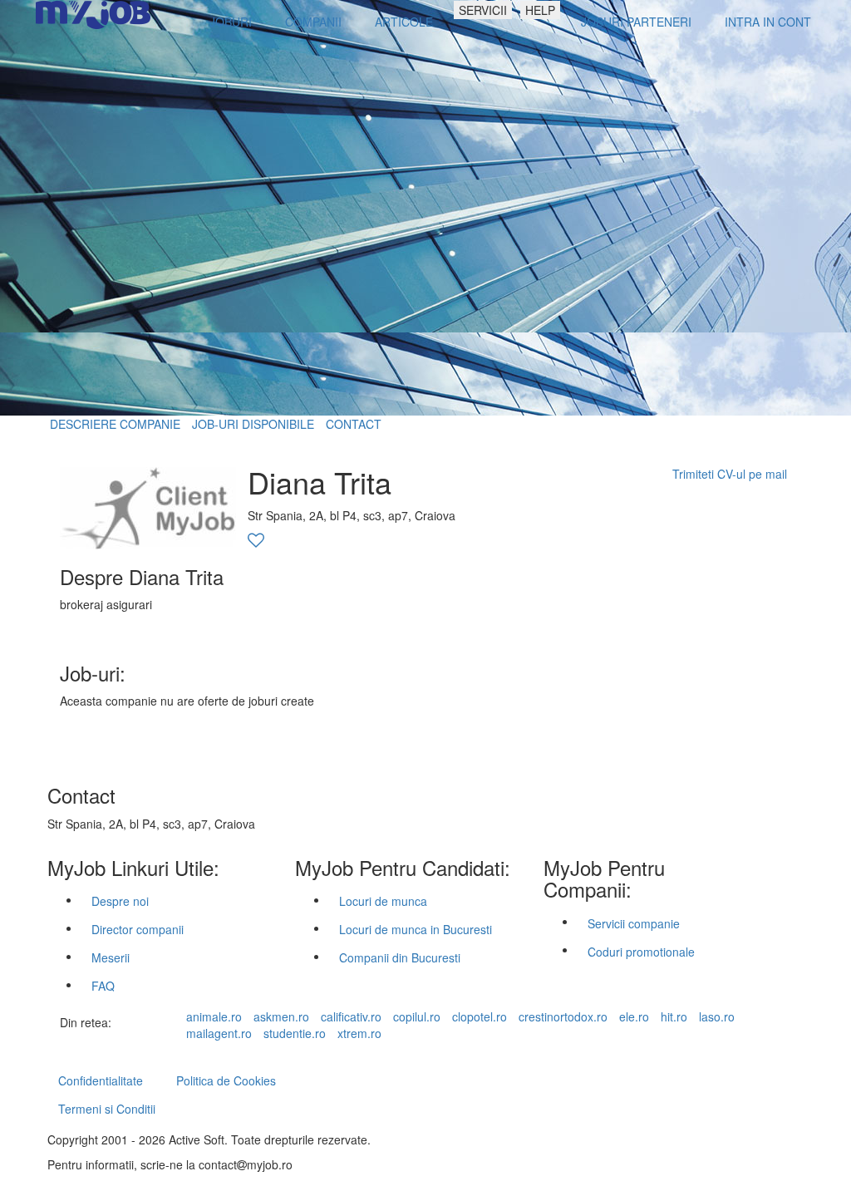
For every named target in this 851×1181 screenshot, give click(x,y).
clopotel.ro (479, 1016)
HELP (540, 10)
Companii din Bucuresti (399, 957)
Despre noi (120, 901)
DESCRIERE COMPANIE (115, 424)
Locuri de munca (383, 901)
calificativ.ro (351, 1016)
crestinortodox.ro (563, 1016)
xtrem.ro (359, 1033)
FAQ (103, 985)
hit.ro (674, 1016)
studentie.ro (294, 1033)
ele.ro (634, 1016)
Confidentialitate (100, 1080)
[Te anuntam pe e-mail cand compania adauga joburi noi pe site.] (256, 541)
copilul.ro (416, 1016)
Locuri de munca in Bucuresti (415, 929)
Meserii (110, 957)
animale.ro (214, 1016)
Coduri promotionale (641, 951)
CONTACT (353, 424)
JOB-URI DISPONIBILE (253, 424)
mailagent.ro (219, 1033)
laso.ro (717, 1016)
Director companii (137, 929)
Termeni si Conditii (106, 1108)
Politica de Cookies (226, 1080)
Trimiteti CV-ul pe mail (729, 473)
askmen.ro (281, 1016)
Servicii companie (634, 923)
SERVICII (483, 10)
